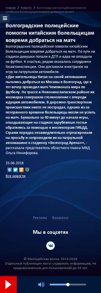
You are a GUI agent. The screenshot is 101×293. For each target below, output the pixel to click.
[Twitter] (16, 170)
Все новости (16, 176)
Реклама (40, 218)
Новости (26, 8)
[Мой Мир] (27, 170)
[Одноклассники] (21, 170)
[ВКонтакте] (10, 170)
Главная (11, 8)
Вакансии (60, 218)
